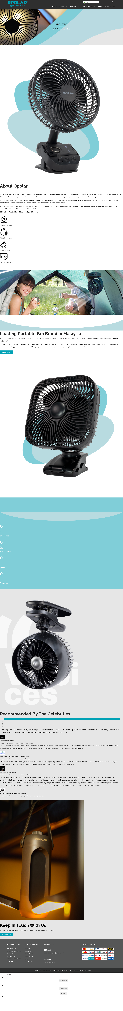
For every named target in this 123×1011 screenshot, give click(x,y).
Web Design (86, 970)
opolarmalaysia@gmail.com (54, 953)
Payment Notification (14, 951)
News (100, 6)
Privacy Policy (12, 961)
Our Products (88, 6)
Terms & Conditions (14, 959)
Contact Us (110, 6)
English (88, 2)
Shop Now (6, 352)
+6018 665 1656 (49, 962)
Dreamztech (76, 970)
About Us (63, 6)
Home (54, 6)
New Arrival (75, 6)
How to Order (11, 948)
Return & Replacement (11, 955)
